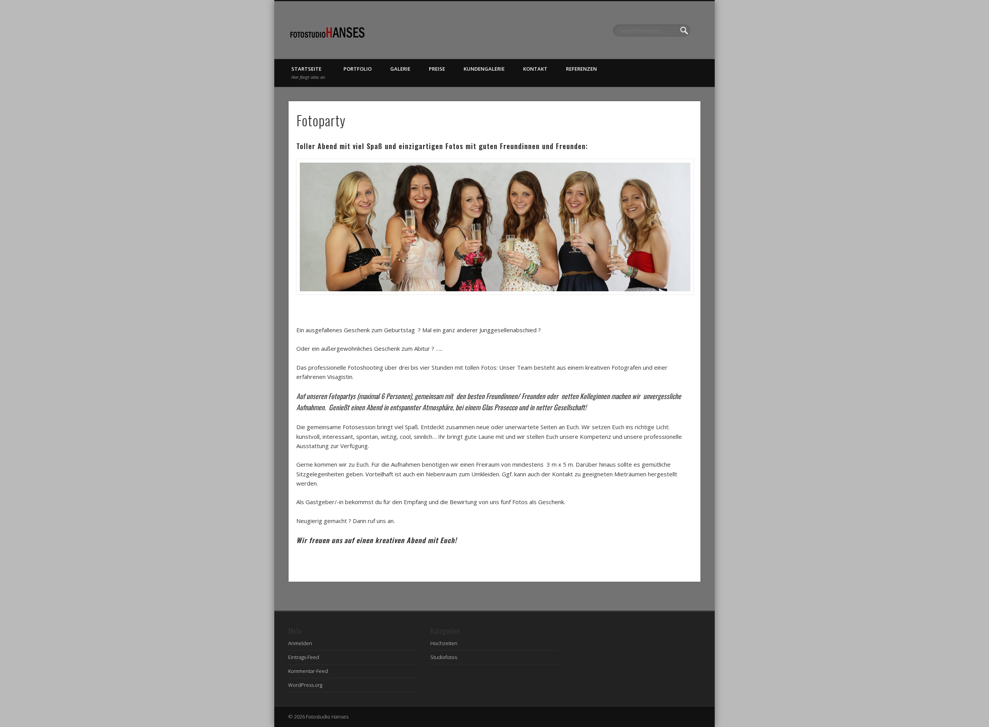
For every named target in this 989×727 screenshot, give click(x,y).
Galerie (400, 68)
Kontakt (535, 68)
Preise (437, 68)
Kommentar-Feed (308, 671)
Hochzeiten (443, 643)
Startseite (308, 72)
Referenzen (581, 68)
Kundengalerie (484, 68)
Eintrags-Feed (303, 657)
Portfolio (357, 68)
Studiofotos (443, 657)
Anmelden (300, 643)
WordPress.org (305, 684)
